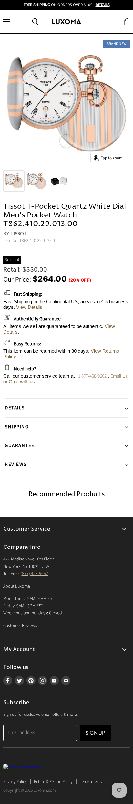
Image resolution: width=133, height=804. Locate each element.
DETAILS (103, 5)
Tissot (18, 233)
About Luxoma (16, 586)
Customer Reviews (20, 625)
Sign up (95, 732)
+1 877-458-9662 (91, 376)
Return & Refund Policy (53, 782)
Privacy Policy (15, 782)
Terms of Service (93, 782)
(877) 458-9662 (34, 573)
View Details (29, 307)
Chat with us (22, 381)
